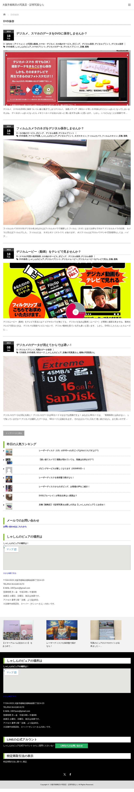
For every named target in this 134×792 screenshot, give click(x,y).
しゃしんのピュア (23, 47)
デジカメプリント (71, 47)
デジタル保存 (117, 44)
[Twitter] (64, 774)
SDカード (40, 352)
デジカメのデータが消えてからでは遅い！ (44, 345)
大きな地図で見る (9, 573)
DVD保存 (10, 47)
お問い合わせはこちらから (15, 526)
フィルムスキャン (110, 136)
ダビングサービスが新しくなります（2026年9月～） (62, 468)
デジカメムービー (69, 259)
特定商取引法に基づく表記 (15, 762)
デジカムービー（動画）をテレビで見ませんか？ (48, 251)
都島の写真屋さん (87, 352)
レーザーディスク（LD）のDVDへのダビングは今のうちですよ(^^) (68, 450)
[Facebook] (69, 774)
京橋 (82, 47)
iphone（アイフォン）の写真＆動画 (22, 44)
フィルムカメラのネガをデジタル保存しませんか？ (50, 128)
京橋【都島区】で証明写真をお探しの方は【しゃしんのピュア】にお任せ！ (72, 504)
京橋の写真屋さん (70, 352)
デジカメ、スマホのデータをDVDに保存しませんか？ (51, 33)
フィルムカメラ (94, 136)
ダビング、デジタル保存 (83, 44)
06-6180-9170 (17, 584)
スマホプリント (39, 47)
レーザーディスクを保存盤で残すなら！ (56, 477)
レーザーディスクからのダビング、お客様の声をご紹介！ (64, 486)
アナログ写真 (34, 136)
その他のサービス (63, 44)
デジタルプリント (102, 44)
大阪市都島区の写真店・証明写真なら (23, 4)
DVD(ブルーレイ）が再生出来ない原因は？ (58, 495)
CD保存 (22, 352)
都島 (87, 47)
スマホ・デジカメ (47, 44)
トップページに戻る (14, 433)
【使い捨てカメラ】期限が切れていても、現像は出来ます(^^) (66, 459)
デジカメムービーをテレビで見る (93, 259)
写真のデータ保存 (44, 350)
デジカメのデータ (54, 47)
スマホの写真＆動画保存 (30, 256)
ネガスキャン (80, 136)
